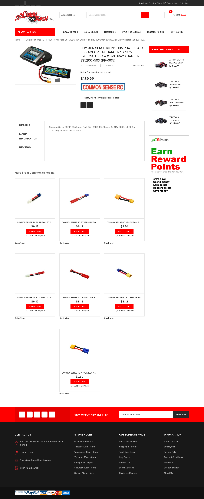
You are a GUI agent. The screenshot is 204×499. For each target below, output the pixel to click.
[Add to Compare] (90, 105)
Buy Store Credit (146, 3)
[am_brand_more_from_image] (35, 198)
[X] (22, 3)
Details (24, 125)
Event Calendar (171, 468)
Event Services (126, 468)
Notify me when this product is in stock (102, 98)
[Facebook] (17, 3)
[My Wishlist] (158, 15)
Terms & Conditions (173, 457)
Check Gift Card (164, 3)
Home (17, 40)
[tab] (30, 125)
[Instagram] (38, 3)
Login (176, 3)
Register (185, 3)
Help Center (125, 457)
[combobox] (114, 15)
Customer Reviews (128, 473)
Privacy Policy (171, 452)
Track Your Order (127, 452)
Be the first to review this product (95, 72)
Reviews (25, 147)
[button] (27, 236)
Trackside (168, 462)
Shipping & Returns (128, 447)
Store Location (171, 441)
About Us (168, 473)
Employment (170, 447)
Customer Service (128, 441)
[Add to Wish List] (83, 105)
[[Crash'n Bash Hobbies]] (35, 17)
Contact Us (124, 462)
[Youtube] (33, 3)
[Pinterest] (27, 3)
